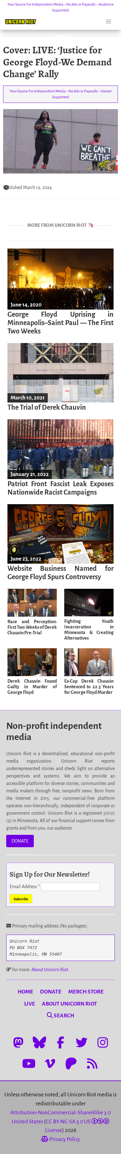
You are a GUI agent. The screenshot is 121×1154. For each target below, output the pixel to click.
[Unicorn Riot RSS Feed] (92, 1063)
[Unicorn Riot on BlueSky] (39, 1042)
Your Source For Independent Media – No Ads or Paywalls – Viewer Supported (61, 94)
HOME (25, 992)
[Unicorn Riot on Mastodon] (18, 1042)
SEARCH (63, 1016)
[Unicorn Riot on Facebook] (60, 1042)
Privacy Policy (64, 1139)
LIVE (29, 1004)
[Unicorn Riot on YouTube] (28, 1063)
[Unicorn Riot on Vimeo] (49, 1063)
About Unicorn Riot (49, 969)
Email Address (25, 886)
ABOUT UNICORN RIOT (69, 1004)
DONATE (20, 841)
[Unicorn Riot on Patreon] (71, 1063)
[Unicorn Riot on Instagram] (102, 1042)
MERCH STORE (86, 992)
